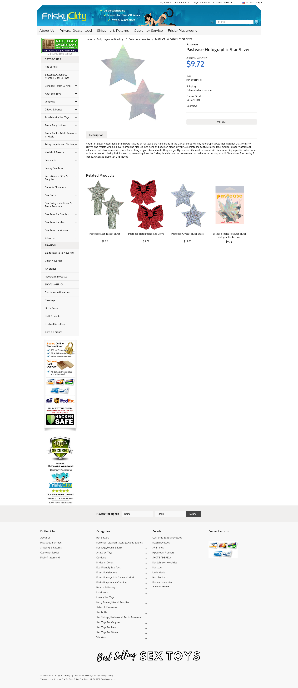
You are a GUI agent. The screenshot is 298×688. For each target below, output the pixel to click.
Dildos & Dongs (53, 109)
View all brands (53, 332)
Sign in (197, 2)
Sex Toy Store (67, 679)
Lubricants (51, 160)
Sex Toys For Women (56, 230)
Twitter (210, 538)
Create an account (213, 2)
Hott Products (52, 316)
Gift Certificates (183, 2)
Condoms (50, 101)
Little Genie (51, 308)
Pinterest (223, 538)
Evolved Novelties (55, 324)
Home (89, 39)
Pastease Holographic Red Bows (146, 233)
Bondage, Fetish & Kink (58, 85)
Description (96, 135)
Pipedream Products (56, 276)
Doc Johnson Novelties (57, 292)
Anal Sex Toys (53, 93)
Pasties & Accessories (139, 39)
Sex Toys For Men (54, 222)
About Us (46, 31)
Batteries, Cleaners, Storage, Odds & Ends (57, 76)
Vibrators (50, 238)
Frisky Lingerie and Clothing (60, 144)
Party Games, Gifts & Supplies (56, 177)
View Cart (229, 2)
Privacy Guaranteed (76, 31)
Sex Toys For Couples (57, 214)
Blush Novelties (53, 260)
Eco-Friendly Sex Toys (57, 117)
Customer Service (148, 31)
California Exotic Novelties (59, 252)
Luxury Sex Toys (54, 168)
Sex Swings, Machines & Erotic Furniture (58, 204)
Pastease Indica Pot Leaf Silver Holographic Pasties (229, 235)
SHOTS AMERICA (54, 284)
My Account (166, 2)
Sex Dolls (50, 195)
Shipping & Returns (113, 31)
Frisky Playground (183, 31)
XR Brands (50, 268)
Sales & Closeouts (55, 187)
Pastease (192, 44)
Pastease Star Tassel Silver (105, 233)
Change (258, 2)
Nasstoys (50, 300)
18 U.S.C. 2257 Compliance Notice (102, 679)
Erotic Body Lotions (55, 125)
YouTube (217, 538)
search (256, 22)
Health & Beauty (54, 152)
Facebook (229, 538)
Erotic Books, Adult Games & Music (59, 135)
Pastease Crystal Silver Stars (187, 233)
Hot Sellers (51, 66)
